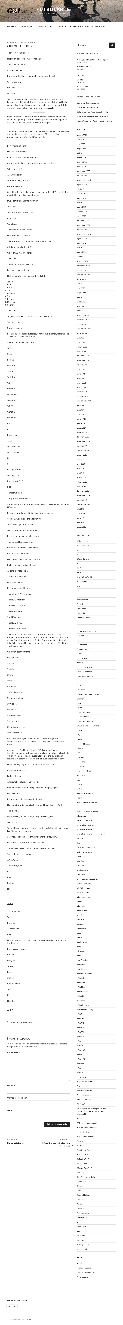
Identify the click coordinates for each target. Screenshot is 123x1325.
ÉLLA (79, 685)
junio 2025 (81, 194)
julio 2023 (80, 284)
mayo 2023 (81, 293)
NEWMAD (81, 1050)
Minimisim (81, 906)
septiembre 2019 (83, 450)
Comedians (81, 609)
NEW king (81, 987)
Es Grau (80, 708)
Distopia (80, 654)
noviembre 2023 (83, 266)
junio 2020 (81, 414)
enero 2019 (81, 486)
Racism (80, 1141)
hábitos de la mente (85, 793)
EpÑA (79, 703)
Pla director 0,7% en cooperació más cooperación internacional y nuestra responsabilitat (91, 1111)
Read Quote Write (84, 1150)
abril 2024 (81, 248)
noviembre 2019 (83, 441)
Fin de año (81, 762)
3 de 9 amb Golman (84, 546)
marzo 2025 (81, 207)
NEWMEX (81, 1059)
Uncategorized (83, 1227)
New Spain (81, 1001)
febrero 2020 (82, 432)
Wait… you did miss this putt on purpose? (93, 60)
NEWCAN (81, 1023)
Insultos (80, 838)
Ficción (80, 753)
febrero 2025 (82, 212)
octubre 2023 (82, 270)
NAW (79, 946)
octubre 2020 (82, 396)
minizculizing (82, 910)
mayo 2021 (81, 374)
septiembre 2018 (83, 504)
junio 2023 (81, 288)
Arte (78, 586)
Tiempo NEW (82, 1218)
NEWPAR (80, 1064)
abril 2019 (80, 473)
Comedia (80, 604)
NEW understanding (85, 1010)
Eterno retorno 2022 (85, 712)
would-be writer (83, 1249)
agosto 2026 (82, 135)
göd (78, 780)
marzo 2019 (81, 477)
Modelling (81, 915)
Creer (79, 622)
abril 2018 (80, 522)
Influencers (81, 816)
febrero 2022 (82, 347)
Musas (79, 937)
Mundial (80, 933)
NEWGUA (80, 1037)
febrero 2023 (82, 306)
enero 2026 (81, 167)
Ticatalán (80, 1204)
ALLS (79, 568)
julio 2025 (80, 189)
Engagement (82, 699)
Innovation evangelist (85, 829)
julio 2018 (80, 509)
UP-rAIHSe (81, 1236)
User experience (83, 1240)
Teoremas (81, 1200)
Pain (78, 1086)
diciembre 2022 (83, 315)
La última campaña (84, 852)
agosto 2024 (82, 239)
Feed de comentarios (85, 1272)
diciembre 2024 (83, 221)
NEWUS (80, 1073)
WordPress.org (83, 1277)
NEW (79, 955)
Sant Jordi (80, 1173)
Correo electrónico (17, 1098)
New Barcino (26, 26)
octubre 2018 (82, 500)
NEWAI (80, 1014)
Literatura (81, 874)
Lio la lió (80, 80)
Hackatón (81, 798)
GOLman (32, 42)
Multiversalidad (83, 929)
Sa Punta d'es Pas (84, 1159)
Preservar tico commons (87, 1127)
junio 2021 (81, 369)
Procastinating (83, 1132)
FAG (78, 735)
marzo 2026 (81, 158)
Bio (51, 26)
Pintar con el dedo (84, 1100)
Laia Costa (81, 861)
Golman (80, 103)
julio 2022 (80, 338)
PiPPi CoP (81, 1104)
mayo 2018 (81, 518)
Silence (80, 1186)
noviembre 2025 (83, 171)
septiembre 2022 (84, 329)
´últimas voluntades (84, 541)
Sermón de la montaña (86, 1177)
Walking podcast (83, 1245)
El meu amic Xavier (84, 667)
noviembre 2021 (83, 360)
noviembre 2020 (83, 392)
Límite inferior (82, 870)
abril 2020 (81, 423)
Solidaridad (81, 1191)
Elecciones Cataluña (85, 676)
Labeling (80, 856)
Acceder (80, 1263)
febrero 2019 (82, 482)
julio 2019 (80, 459)
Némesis (80, 951)
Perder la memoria (84, 1095)
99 (78, 555)
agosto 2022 (82, 333)
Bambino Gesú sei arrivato (97, 116)
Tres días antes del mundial (97, 112)
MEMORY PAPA (83, 892)
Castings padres (92, 103)
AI (77, 564)
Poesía (79, 1118)
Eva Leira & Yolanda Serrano (88, 726)
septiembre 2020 (84, 401)
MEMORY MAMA (83, 888)
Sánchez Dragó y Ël (84, 1168)
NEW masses (82, 991)
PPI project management (87, 1123)
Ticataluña (41, 26)
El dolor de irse (82, 87)
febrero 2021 (82, 378)
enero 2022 (81, 351)
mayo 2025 (81, 198)
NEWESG (80, 1032)
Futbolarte (11, 26)
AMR (79, 573)
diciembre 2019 (83, 437)
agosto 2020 (82, 405)
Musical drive (82, 942)
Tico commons (83, 1213)
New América (82, 960)
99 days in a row (83, 559)
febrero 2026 (82, 162)
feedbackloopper (83, 744)
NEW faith (81, 978)
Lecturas (80, 865)
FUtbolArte (53, 9)
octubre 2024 (82, 230)
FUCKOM (80, 766)
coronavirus (81, 613)
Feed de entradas (84, 1268)
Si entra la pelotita (84, 66)
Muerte (80, 924)
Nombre (11, 1085)
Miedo (79, 901)
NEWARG (80, 1018)
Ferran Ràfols (82, 748)
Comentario (13, 1052)
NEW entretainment (85, 973)
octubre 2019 (82, 446)
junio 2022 (81, 342)
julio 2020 (81, 410)
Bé (78, 595)
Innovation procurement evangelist (91, 834)
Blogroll (12, 1306)
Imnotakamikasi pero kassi (25, 1022)
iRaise (79, 843)
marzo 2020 (81, 428)
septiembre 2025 (84, 180)
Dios (78, 640)
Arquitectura (82, 582)
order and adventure (85, 1082)
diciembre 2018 (83, 491)
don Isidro (81, 663)
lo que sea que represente (87, 879)
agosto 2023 (82, 279)
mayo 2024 (81, 243)
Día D (79, 627)
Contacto (62, 26)
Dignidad (80, 636)
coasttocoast (82, 600)
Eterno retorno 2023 (85, 717)
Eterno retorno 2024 (85, 721)
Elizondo (80, 681)
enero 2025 (81, 216)
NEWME (80, 1054)
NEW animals (82, 965)
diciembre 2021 (83, 356)
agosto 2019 (82, 455)
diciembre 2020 (83, 387)
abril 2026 (81, 153)
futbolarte (81, 775)
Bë (78, 591)
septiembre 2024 (84, 234)
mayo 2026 (81, 149)
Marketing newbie (84, 883)
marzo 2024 (81, 252)
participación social (84, 1091)
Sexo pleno (81, 1182)
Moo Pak (80, 919)
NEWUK (80, 1068)
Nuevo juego (82, 1077)
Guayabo (80, 789)
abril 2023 (80, 297)
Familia (79, 739)
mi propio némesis (84, 897)
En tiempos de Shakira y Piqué (89, 694)
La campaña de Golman (86, 847)
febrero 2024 (82, 257)
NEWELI (80, 1028)
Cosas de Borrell (83, 618)
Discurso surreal (83, 649)
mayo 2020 (81, 419)
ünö (78, 1231)
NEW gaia (81, 982)
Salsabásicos (82, 1164)
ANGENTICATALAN (84, 577)
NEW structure (83, 1005)
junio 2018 (81, 513)
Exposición (81, 730)
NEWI (79, 1041)
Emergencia (81, 690)
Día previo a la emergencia (87, 631)
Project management (85, 1137)
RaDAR (80, 1146)
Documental (82, 658)
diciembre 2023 (83, 261)
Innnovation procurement (87, 825)
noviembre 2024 (83, 225)
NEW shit (80, 996)
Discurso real (82, 645)
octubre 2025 (82, 176)
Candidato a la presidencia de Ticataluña (87, 26)
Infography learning (84, 820)
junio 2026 (81, 144)
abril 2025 (81, 203)
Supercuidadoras (83, 1195)
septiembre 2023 (84, 275)
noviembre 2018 (83, 495)
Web (9, 1110)
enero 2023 (81, 311)
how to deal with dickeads (87, 802)
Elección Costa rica (84, 672)
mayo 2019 (81, 468)
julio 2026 (80, 140)
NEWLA (80, 1046)
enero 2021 (81, 383)
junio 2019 (81, 464)
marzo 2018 (81, 527)
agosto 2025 (82, 185)
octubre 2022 (82, 324)
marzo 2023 (81, 302)
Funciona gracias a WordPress (18, 1319)
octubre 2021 (82, 365)
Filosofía (80, 757)
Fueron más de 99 (84, 771)
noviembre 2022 (83, 320)
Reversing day (82, 1154)
